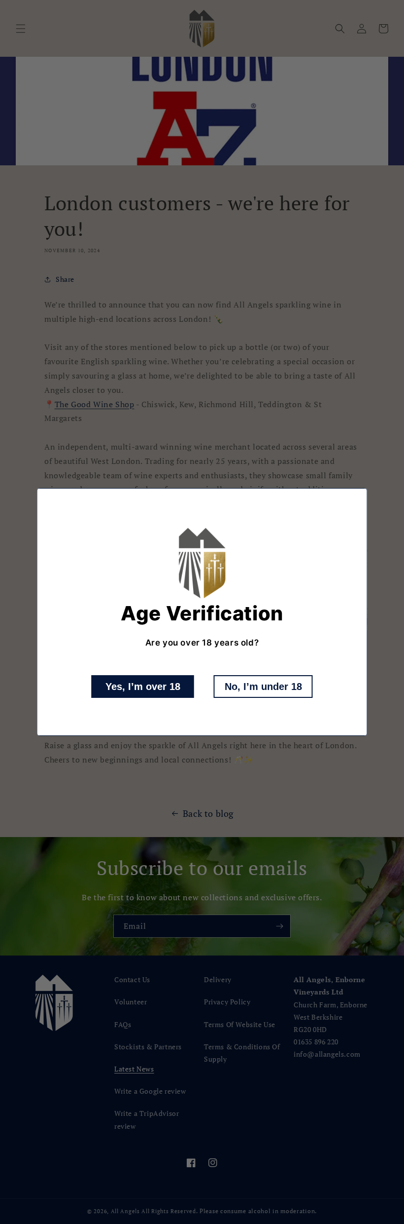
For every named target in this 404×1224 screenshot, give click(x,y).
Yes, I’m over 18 (142, 686)
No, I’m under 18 (263, 686)
